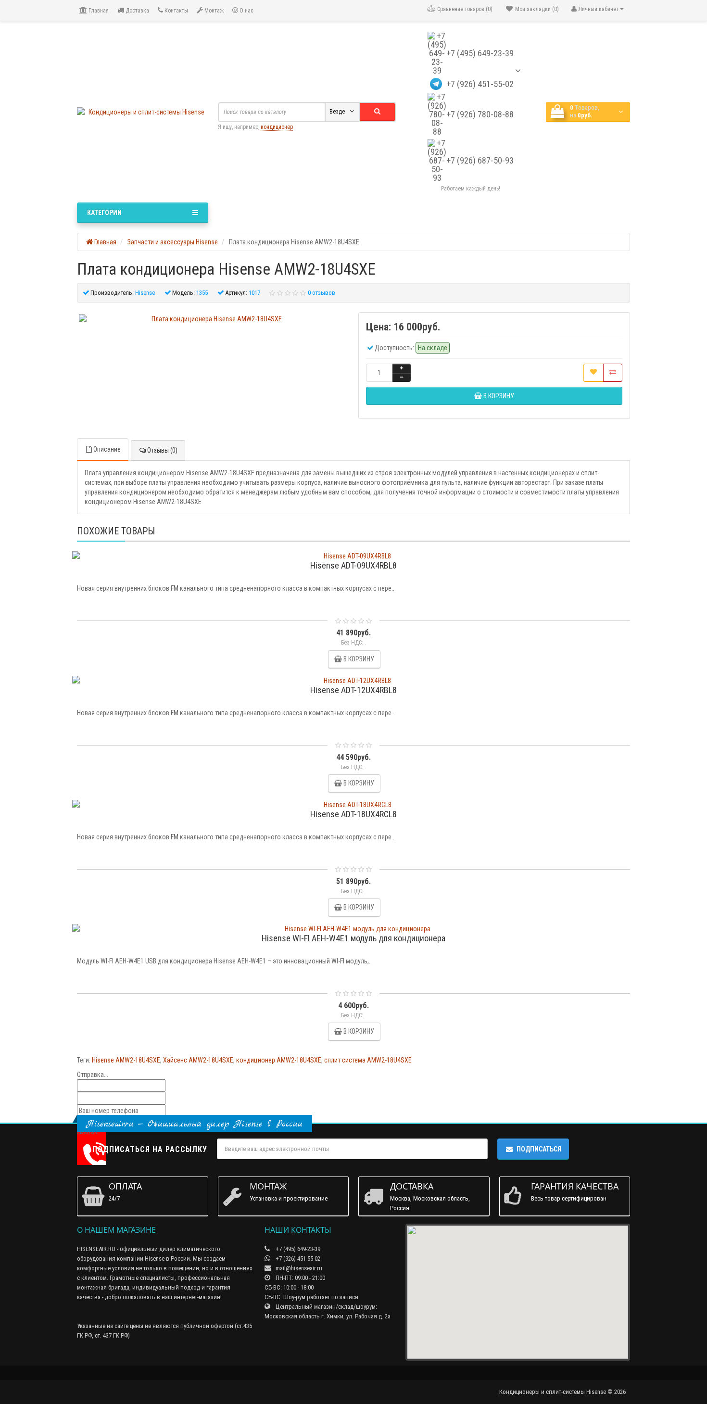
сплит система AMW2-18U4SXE (368, 1060)
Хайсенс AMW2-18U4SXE (198, 1060)
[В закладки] (593, 373)
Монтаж (213, 10)
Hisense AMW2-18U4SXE (126, 1060)
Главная (98, 10)
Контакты (175, 10)
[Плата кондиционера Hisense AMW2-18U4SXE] (213, 319)
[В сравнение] (612, 373)
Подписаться (539, 1149)
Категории (104, 212)
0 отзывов (321, 292)
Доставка (136, 10)
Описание (107, 449)
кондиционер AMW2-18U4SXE (278, 1060)
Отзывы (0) (162, 450)
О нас (245, 10)
